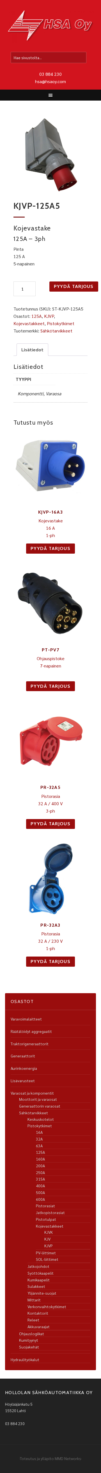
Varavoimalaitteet (26, 1018)
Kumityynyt (28, 1340)
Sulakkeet (36, 1286)
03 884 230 (50, 74)
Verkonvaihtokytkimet (46, 1306)
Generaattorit (23, 1055)
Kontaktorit (37, 1313)
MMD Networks (68, 1458)
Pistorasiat (45, 1205)
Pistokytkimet (60, 323)
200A (40, 1165)
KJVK (48, 1232)
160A (40, 1158)
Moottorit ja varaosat (38, 1099)
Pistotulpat (46, 1219)
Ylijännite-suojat (41, 1292)
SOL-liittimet (47, 1259)
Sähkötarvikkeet (56, 331)
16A (39, 1132)
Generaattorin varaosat (39, 1105)
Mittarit (34, 1299)
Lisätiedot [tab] (32, 349)
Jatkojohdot (38, 1266)
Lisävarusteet (23, 1080)
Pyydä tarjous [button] (50, 548)
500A (40, 1192)
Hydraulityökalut (25, 1359)
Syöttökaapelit (40, 1272)
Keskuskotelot (40, 1119)
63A (39, 1145)
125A (36, 316)
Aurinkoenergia (24, 1068)
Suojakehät (29, 1346)
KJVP (49, 316)
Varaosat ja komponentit (32, 1092)
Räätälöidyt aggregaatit (31, 1031)
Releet (33, 1319)
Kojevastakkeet (29, 323)
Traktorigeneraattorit (30, 1043)
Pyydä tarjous (74, 286)
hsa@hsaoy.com (50, 81)
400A (40, 1185)
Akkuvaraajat (38, 1326)
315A (40, 1178)
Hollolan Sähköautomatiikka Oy (50, 26)
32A (39, 1138)
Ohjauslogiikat (31, 1333)
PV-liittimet (46, 1252)
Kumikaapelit (38, 1279)
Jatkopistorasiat (50, 1212)
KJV (47, 1238)
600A (40, 1199)
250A (40, 1172)
